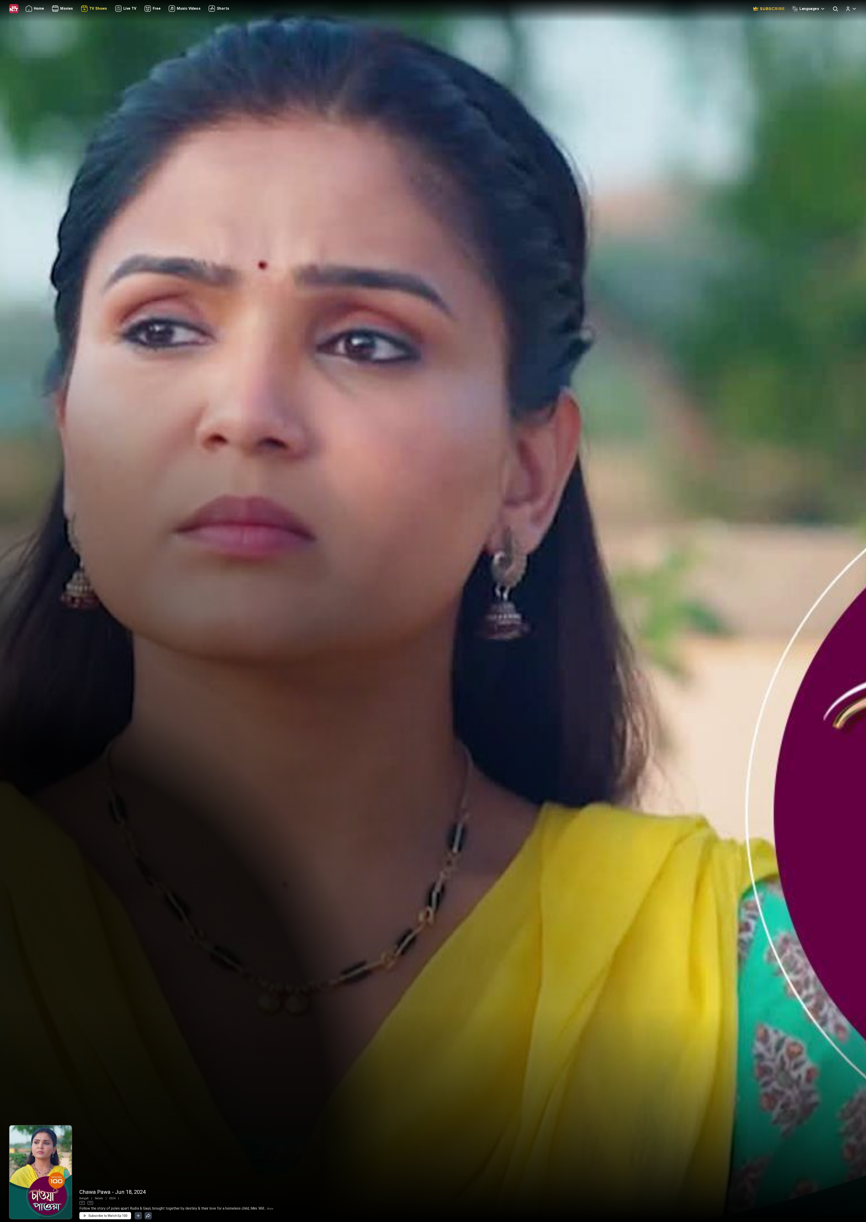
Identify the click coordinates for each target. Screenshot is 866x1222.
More (270, 1208)
